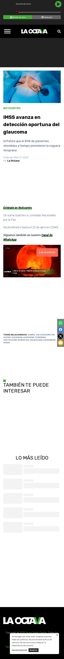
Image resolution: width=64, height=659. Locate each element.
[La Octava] (34, 31)
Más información (19, 650)
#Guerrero (49, 340)
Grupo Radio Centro (36, 632)
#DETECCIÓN (10, 340)
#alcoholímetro (45, 335)
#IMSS (6, 342)
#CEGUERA (16, 337)
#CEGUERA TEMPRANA (34, 337)
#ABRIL (31, 335)
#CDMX (7, 337)
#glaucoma (36, 340)
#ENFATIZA (23, 340)
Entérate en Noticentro (17, 207)
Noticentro (12, 108)
